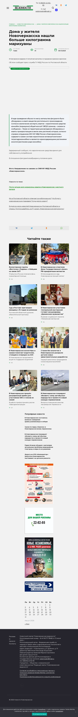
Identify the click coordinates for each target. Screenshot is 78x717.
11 (29, 610)
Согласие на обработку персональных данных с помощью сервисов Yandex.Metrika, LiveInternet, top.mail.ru (37, 673)
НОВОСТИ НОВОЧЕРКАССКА (20, 68)
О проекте (12, 640)
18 (30, 612)
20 (38, 612)
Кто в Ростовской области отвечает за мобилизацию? (30, 198)
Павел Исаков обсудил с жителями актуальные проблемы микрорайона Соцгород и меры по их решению (39, 447)
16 (50, 610)
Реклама (12, 636)
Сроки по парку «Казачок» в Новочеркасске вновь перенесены (38, 428)
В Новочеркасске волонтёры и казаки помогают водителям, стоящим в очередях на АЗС (22, 353)
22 (46, 612)
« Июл (27, 624)
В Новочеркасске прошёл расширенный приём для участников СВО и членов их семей (21, 397)
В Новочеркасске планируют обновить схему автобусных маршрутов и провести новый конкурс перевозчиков (54, 397)
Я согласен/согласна (39, 714)
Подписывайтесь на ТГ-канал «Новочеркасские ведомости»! (39, 209)
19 (34, 612)
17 (25, 612)
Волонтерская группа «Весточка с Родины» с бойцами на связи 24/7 (23, 269)
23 (50, 612)
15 (46, 610)
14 (42, 610)
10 (25, 610)
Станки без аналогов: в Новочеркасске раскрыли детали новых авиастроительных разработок (54, 354)
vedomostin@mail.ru (43, 11)
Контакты (12, 644)
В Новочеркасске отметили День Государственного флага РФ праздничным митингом (54, 269)
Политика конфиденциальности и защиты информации (40, 677)
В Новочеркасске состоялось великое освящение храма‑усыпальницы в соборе (36, 420)
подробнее (41, 709)
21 (42, 612)
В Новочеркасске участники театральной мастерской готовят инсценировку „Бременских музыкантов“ (53, 311)
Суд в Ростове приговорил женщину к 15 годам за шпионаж (23, 309)
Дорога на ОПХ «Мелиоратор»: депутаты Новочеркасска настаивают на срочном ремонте (37, 456)
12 (34, 610)
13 (38, 610)
